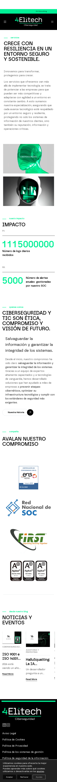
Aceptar (9, 777)
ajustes (40, 771)
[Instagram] (8, 725)
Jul (32, 637)
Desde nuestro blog (18, 612)
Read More (8, 674)
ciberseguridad (11, 647)
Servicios (15, 38)
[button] (52, 22)
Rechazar (24, 777)
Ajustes (39, 777)
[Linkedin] (4, 725)
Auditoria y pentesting (32, 651)
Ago (8, 637)
